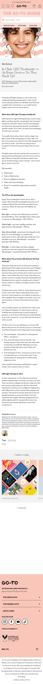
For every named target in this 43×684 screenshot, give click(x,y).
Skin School (7, 64)
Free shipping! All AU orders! (21, 2)
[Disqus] (21, 542)
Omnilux (5, 280)
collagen (13, 179)
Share (4, 444)
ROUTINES (22, 26)
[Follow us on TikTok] (25, 621)
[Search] (7, 6)
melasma (7, 360)
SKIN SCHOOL (9, 26)
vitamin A (33, 312)
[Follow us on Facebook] (11, 621)
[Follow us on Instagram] (4, 621)
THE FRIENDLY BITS (11, 604)
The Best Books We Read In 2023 (10, 498)
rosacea (33, 390)
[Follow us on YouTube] (18, 621)
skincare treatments (18, 100)
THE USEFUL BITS (10, 597)
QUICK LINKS (8, 611)
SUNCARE (33, 26)
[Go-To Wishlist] (12, 6)
